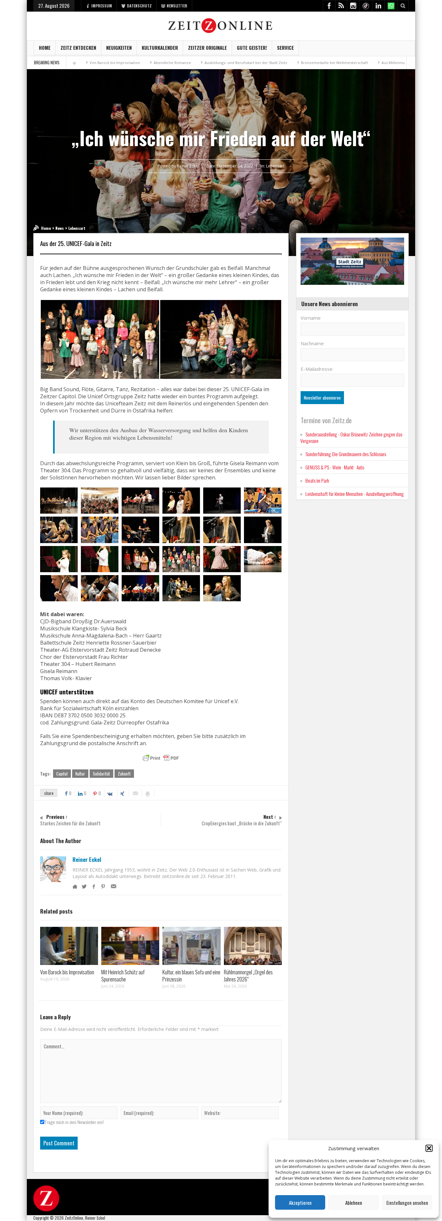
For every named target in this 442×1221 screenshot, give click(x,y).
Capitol (62, 773)
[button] (429, 1148)
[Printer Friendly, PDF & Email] (161, 758)
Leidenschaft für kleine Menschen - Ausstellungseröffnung (354, 493)
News (59, 228)
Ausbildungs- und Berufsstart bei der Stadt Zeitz (205, 62)
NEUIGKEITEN (119, 47)
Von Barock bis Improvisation (74, 62)
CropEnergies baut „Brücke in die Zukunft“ (242, 820)
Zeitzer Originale (207, 47)
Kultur (80, 773)
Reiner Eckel (86, 859)
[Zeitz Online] (221, 25)
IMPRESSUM (101, 5)
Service (285, 47)
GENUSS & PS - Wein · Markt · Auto (334, 467)
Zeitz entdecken (78, 47)
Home (44, 47)
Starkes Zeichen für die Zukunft (70, 820)
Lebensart (275, 166)
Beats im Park (317, 480)
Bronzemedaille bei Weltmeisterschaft (293, 62)
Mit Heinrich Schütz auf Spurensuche (123, 975)
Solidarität (101, 773)
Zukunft (124, 773)
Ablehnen (353, 1202)
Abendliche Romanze (131, 62)
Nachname (312, 343)
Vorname (311, 318)
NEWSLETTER (177, 5)
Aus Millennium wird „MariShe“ (368, 62)
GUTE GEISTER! (252, 47)
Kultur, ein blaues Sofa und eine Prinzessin (191, 975)
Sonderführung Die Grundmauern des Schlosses (345, 453)
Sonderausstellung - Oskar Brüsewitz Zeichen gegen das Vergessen (351, 437)
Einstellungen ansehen (407, 1202)
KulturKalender (160, 47)
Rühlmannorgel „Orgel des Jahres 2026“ (248, 975)
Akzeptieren (300, 1202)
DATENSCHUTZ (139, 5)
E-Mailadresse (317, 369)
